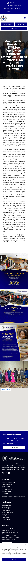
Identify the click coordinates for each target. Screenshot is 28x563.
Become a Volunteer (7, 507)
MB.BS (6, 120)
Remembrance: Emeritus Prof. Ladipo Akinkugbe (13, 497)
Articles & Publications (7, 512)
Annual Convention (6, 516)
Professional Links (6, 519)
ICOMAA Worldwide (7, 490)
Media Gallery (5, 517)
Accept (14, 559)
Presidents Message (7, 484)
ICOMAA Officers (6, 486)
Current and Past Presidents (8, 483)
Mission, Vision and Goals (8, 488)
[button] (25, 545)
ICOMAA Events (5, 514)
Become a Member (6, 505)
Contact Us (4, 495)
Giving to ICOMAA (6, 491)
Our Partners (5, 493)
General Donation (6, 510)
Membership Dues (6, 509)
